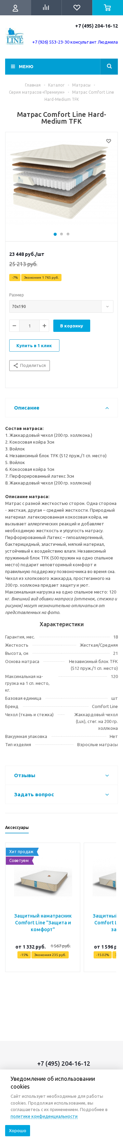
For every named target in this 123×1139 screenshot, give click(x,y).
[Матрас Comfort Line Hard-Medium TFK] (61, 185)
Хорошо (17, 1130)
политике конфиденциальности (44, 1116)
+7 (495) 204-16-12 (96, 26)
